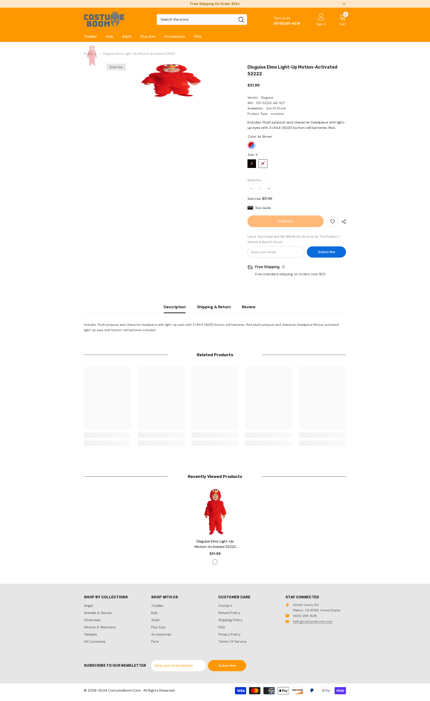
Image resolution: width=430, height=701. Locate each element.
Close (344, 4)
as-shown (215, 562)
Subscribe (326, 252)
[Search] (202, 19)
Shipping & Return (214, 307)
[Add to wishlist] (332, 221)
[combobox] (196, 19)
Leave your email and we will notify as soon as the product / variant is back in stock (293, 239)
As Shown (251, 145)
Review (248, 307)
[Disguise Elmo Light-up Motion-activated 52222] (215, 511)
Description (175, 307)
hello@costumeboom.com (313, 621)
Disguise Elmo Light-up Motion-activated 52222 (215, 544)
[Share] (342, 221)
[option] (170, 80)
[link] (107, 435)
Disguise (267, 97)
